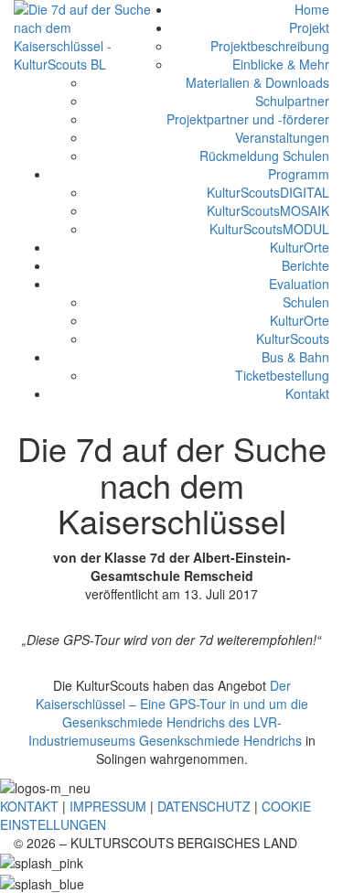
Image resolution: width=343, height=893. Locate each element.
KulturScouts (292, 338)
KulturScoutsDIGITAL (268, 192)
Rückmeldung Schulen (264, 155)
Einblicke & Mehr (280, 64)
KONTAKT (29, 806)
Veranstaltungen (282, 137)
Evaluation (299, 283)
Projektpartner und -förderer (247, 119)
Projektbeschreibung (269, 46)
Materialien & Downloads (257, 82)
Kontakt (307, 393)
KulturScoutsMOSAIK (268, 210)
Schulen (306, 302)
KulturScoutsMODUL (269, 229)
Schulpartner (292, 100)
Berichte (305, 265)
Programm (298, 174)
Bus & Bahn (295, 357)
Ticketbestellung (282, 375)
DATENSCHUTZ (204, 806)
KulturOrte (299, 247)
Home (312, 9)
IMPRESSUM (108, 806)
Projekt (309, 27)
